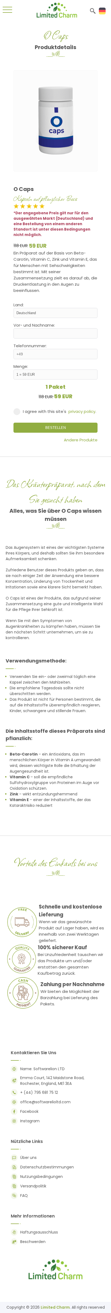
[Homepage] (57, 16)
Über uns (28, 1157)
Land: (18, 305)
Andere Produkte (81, 440)
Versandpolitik (33, 1186)
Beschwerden (33, 1241)
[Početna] (55, 1279)
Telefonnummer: (30, 346)
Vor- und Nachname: (34, 325)
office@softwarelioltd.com (45, 1102)
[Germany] (102, 11)
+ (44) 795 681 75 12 (39, 1092)
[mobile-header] (7, 11)
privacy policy (81, 411)
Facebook (29, 1111)
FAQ (24, 1195)
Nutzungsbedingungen (41, 1176)
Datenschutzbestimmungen (47, 1167)
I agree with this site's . (59, 411)
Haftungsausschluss (39, 1232)
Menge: (20, 366)
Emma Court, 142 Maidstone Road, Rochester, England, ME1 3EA (52, 1080)
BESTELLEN (55, 428)
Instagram (30, 1121)
